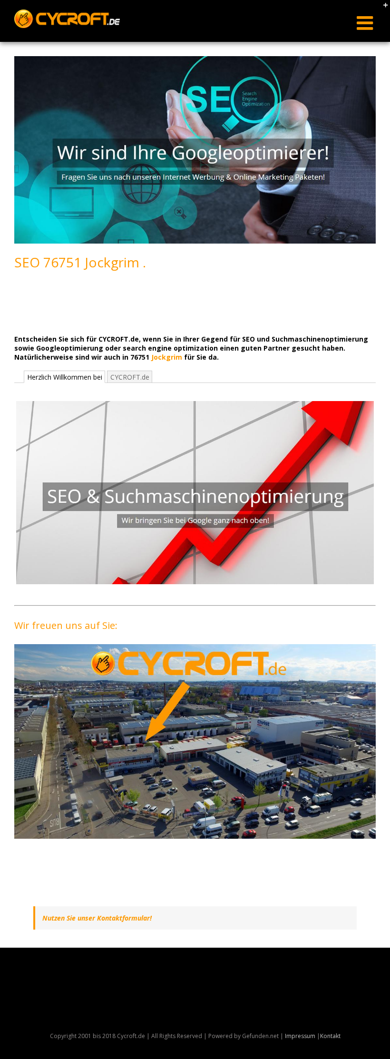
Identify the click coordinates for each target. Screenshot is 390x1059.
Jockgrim (166, 357)
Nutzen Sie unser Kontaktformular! (97, 917)
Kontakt (330, 1036)
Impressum (300, 1036)
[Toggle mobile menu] (366, 22)
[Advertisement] (187, 301)
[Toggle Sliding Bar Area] (381, 8)
